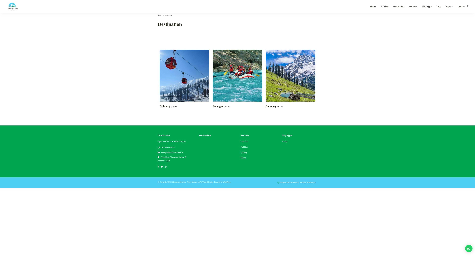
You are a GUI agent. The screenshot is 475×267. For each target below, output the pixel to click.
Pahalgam (218, 106)
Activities (413, 6)
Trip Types (427, 6)
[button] (469, 248)
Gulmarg (165, 106)
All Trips (384, 6)
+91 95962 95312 (168, 148)
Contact (461, 6)
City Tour (244, 142)
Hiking (243, 158)
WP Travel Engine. (207, 182)
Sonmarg (271, 106)
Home (373, 6)
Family (284, 142)
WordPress (226, 182)
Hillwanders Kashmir (178, 182)
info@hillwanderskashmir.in (172, 152)
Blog (439, 6)
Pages (448, 6)
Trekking (244, 147)
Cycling (244, 152)
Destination (398, 6)
